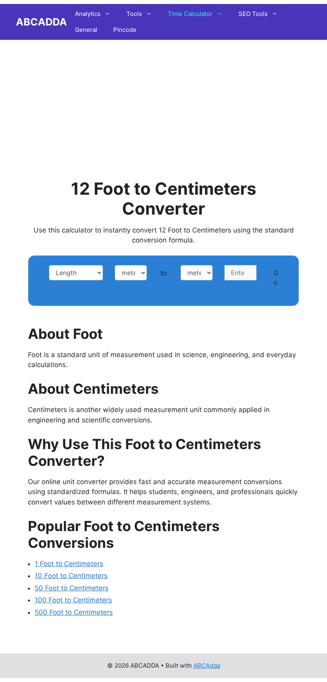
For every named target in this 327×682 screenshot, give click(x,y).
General (86, 29)
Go (276, 277)
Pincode (124, 29)
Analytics (87, 14)
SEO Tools (253, 14)
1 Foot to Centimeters (69, 564)
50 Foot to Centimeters (71, 588)
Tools (134, 14)
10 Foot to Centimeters (71, 576)
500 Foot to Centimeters (74, 612)
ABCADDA (41, 22)
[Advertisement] (163, 97)
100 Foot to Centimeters (73, 600)
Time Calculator (190, 14)
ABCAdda (206, 665)
